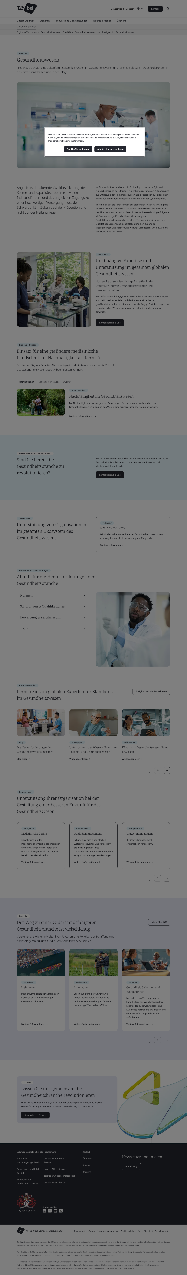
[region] (94, 142)
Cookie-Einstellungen (78, 149)
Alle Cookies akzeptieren (110, 149)
